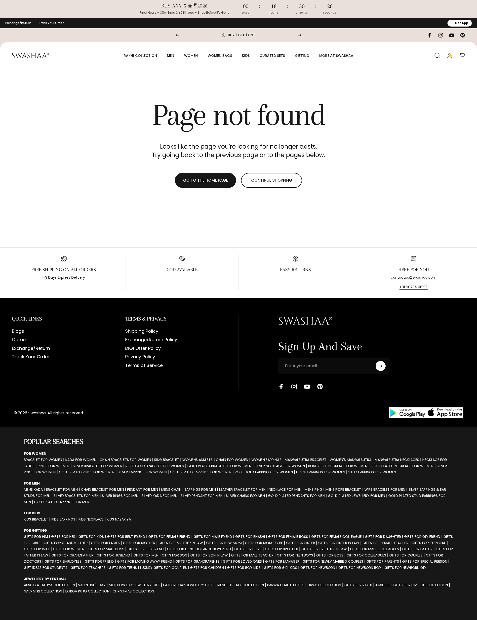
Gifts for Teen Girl (429, 542)
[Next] (299, 35)
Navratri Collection (43, 591)
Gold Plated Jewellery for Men (356, 495)
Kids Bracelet (36, 519)
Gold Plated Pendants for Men (296, 495)
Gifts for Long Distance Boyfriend (199, 549)
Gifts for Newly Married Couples (333, 561)
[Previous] (177, 35)
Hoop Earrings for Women (320, 472)
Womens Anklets (197, 459)
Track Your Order (51, 23)
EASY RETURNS (295, 269)
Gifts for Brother (281, 549)
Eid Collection (434, 585)
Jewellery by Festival (45, 578)
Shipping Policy (141, 331)
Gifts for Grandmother (66, 542)
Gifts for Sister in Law (338, 542)
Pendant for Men (142, 489)
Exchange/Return (18, 23)
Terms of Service (144, 365)
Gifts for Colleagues (366, 555)
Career (19, 340)
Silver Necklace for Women (280, 465)
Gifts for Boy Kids (244, 567)
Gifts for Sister (300, 542)
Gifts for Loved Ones (242, 561)
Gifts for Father (417, 549)
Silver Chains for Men (245, 495)
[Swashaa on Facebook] (281, 387)
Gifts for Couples (406, 555)
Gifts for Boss (329, 555)
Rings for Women (54, 465)
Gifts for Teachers (88, 567)
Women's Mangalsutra (350, 459)
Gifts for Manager (282, 561)
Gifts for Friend (99, 561)
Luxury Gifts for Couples (163, 567)
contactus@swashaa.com (414, 277)
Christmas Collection (133, 591)
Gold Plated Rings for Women (87, 472)
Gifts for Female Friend (169, 536)
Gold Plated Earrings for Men (61, 501)
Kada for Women (80, 459)
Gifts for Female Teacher (385, 542)
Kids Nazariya (119, 519)
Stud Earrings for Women (372, 472)
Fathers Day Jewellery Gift (187, 585)
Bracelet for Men (62, 489)
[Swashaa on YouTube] (307, 387)
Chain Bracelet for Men (102, 489)
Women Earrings (266, 459)
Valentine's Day (92, 585)
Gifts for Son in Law (209, 555)
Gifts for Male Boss (106, 549)
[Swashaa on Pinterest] (320, 387)
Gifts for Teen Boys (295, 555)
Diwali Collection (324, 585)
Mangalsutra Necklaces (397, 459)
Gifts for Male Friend (213, 536)
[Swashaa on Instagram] (294, 387)
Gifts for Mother (139, 542)
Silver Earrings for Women (142, 472)
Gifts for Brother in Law (324, 549)
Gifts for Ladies (105, 542)
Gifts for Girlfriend (422, 536)
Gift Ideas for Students (45, 567)
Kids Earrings (63, 519)
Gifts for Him (36, 536)
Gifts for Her (63, 536)
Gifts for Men (146, 555)
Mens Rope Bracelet (343, 489)
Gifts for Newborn (317, 567)
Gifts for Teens (123, 567)
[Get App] (426, 413)
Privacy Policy (140, 357)
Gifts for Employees (62, 561)
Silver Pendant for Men (202, 495)
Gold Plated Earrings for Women (201, 472)
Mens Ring (313, 489)
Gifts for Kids (91, 536)
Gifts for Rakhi (358, 585)
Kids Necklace (91, 519)
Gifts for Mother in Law (181, 542)
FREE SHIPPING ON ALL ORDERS (63, 269)
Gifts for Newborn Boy (359, 567)
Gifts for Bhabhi (250, 536)
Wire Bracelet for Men (384, 489)
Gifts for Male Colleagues (374, 549)
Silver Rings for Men (120, 495)
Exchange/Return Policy (151, 340)
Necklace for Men (285, 489)
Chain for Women (232, 459)
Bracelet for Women (43, 459)
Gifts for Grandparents (197, 561)
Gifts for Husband (113, 555)
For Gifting (35, 530)
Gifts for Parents (382, 561)
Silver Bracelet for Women (97, 465)
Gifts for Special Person (424, 561)
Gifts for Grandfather (72, 555)
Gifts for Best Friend (126, 536)
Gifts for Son (174, 555)
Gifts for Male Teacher (252, 555)
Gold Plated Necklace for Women (402, 465)
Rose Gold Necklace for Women (337, 465)
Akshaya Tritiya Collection (49, 585)
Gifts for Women (68, 549)
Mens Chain (171, 489)
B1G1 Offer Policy (143, 348)
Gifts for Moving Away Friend (144, 561)
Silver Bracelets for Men (76, 495)
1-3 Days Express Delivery (63, 277)
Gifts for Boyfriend (145, 549)
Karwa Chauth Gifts (285, 585)
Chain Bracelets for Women (125, 459)
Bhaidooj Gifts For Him (396, 585)
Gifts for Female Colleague (336, 536)
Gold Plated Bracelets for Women (219, 465)
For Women (35, 453)
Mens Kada (33, 489)
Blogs (18, 331)
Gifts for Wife (37, 549)
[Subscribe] (381, 366)
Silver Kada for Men (159, 495)
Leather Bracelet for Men (242, 489)
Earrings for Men (200, 489)
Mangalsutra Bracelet (305, 459)
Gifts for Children (207, 567)
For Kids (32, 513)
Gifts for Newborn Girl (406, 567)
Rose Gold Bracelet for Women (154, 465)
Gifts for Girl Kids (280, 567)
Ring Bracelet (166, 459)
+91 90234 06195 (413, 287)
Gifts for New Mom (224, 542)
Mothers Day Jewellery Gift (134, 585)
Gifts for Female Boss (288, 536)
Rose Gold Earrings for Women (264, 472)
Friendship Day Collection (240, 585)
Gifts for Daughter (383, 536)
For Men (32, 483)
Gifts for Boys (248, 549)
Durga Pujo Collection (87, 591)
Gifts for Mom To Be (264, 542)
